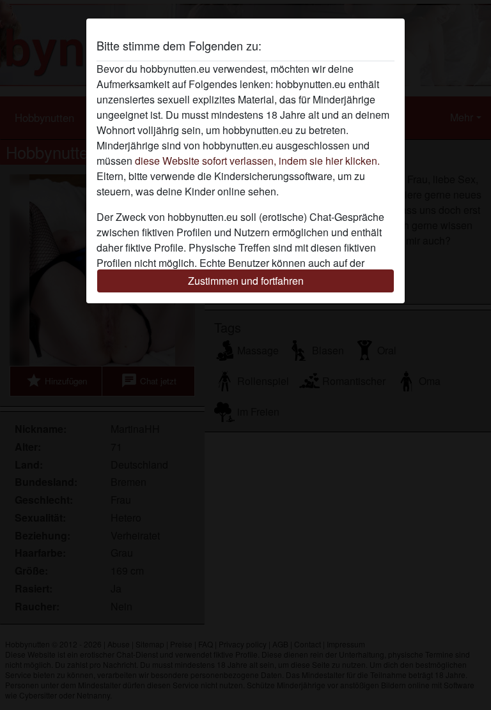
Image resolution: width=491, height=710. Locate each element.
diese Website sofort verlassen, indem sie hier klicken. (257, 160)
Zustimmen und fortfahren (246, 280)
